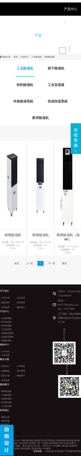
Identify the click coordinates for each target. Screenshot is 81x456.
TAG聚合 (47, 448)
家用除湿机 (40, 118)
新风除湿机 (26, 448)
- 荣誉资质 (20, 302)
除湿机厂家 (63, 451)
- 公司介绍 (5, 298)
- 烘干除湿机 (6, 322)
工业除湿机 (36, 57)
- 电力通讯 (20, 371)
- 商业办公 (5, 366)
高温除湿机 (37, 448)
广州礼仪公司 (50, 451)
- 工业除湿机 (6, 318)
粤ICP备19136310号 (31, 446)
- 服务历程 (5, 302)
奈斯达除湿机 (75, 451)
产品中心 (24, 57)
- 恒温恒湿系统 (7, 337)
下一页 (51, 263)
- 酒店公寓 (5, 375)
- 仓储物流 (5, 371)
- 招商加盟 (5, 421)
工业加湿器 (56, 84)
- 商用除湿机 (6, 391)
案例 (65, 22)
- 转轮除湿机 (6, 326)
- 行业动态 (5, 355)
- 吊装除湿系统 (7, 333)
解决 (52, 22)
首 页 (12, 22)
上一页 (29, 263)
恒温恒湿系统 (58, 101)
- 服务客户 (20, 307)
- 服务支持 (5, 417)
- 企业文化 (20, 298)
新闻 (39, 22)
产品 (38, 35)
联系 (25, 35)
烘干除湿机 (56, 68)
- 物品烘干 (20, 375)
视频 (11, 35)
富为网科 (57, 446)
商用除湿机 (49, 57)
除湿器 (65, 446)
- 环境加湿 (5, 380)
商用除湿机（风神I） (68, 237)
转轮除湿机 (25, 84)
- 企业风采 (5, 307)
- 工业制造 (20, 366)
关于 (25, 22)
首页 (16, 57)
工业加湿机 (15, 448)
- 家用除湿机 (6, 340)
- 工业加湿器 (6, 329)
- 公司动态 (5, 351)
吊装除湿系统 (23, 101)
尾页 (64, 263)
